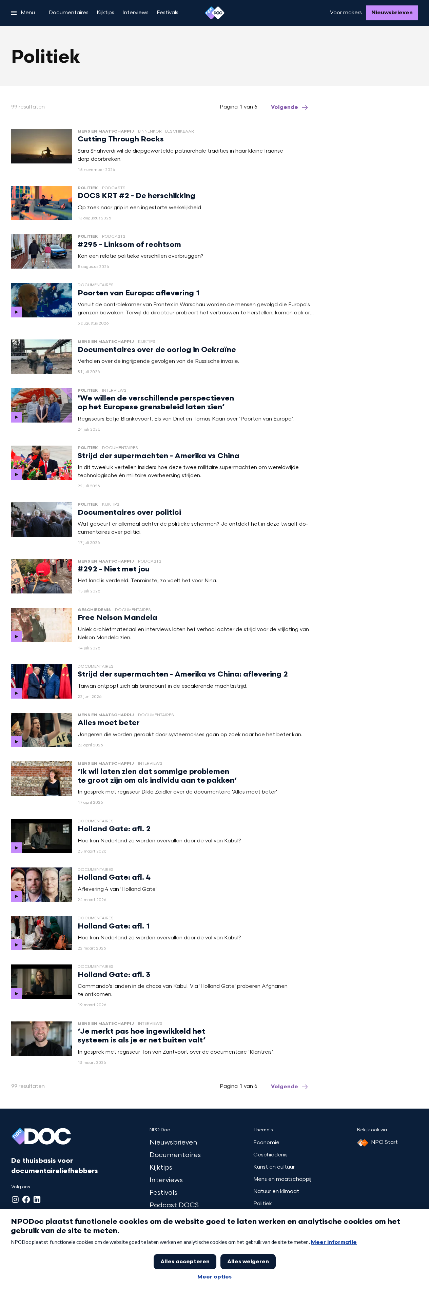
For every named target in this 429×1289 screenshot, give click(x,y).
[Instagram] (15, 1199)
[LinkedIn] (37, 1199)
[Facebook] (26, 1199)
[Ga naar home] (214, 13)
